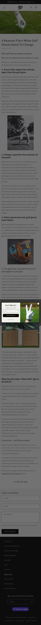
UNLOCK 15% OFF (10, 315)
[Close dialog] (38, 304)
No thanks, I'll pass (11, 319)
